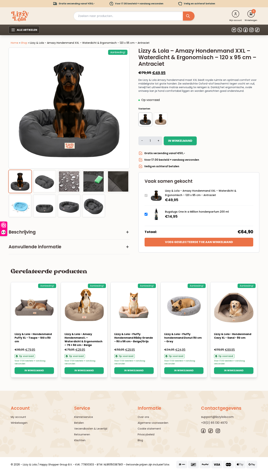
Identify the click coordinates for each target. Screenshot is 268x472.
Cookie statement (149, 428)
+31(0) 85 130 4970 (214, 423)
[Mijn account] (235, 13)
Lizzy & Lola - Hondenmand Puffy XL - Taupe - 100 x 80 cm (33, 337)
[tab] (69, 232)
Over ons (143, 417)
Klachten (80, 440)
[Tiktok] (257, 30)
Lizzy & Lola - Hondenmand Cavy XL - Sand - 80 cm (232, 336)
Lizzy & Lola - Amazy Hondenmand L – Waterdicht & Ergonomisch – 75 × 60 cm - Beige (83, 339)
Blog (140, 440)
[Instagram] (251, 30)
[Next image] (122, 108)
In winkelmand (180, 141)
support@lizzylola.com (217, 417)
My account (18, 417)
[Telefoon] (240, 30)
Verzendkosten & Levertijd (90, 428)
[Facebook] (245, 30)
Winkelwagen (19, 423)
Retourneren (82, 434)
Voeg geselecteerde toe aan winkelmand (199, 242)
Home (14, 43)
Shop (24, 43)
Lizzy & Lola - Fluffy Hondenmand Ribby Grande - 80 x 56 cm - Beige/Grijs (133, 337)
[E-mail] (234, 30)
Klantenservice (83, 417)
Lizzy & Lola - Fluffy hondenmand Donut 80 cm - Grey (183, 337)
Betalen (79, 423)
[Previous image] (16, 108)
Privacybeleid (146, 434)
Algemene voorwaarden (153, 423)
